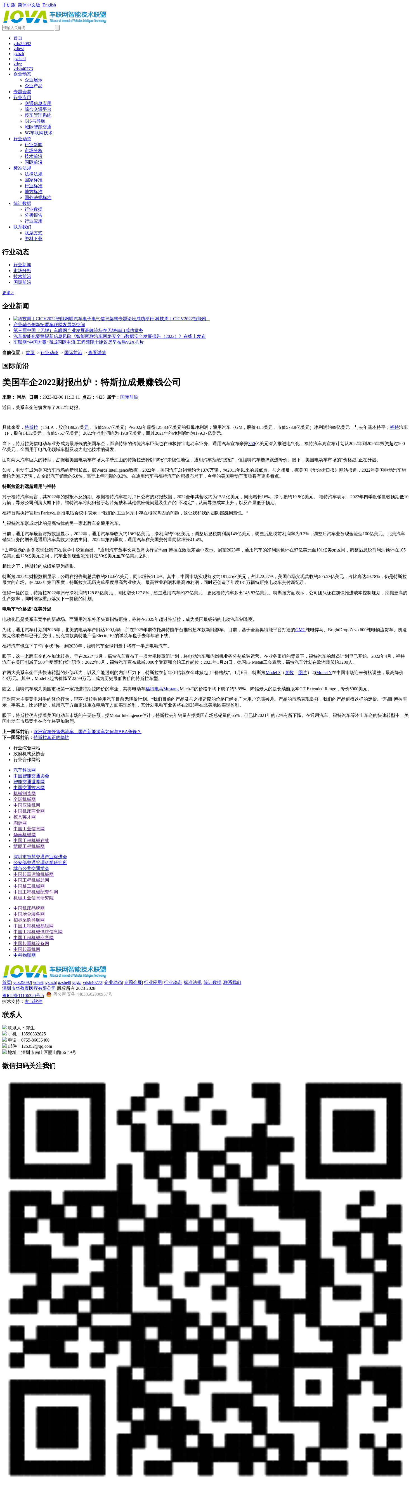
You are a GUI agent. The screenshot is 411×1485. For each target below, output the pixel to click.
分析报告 (33, 215)
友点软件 (33, 1001)
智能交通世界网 (29, 781)
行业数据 (33, 209)
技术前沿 (33, 156)
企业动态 (22, 74)
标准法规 (22, 168)
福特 (394, 427)
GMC (300, 629)
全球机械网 (24, 799)
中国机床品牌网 (29, 908)
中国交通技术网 (29, 787)
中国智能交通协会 (31, 775)
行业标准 (33, 185)
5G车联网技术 (39, 132)
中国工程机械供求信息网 (38, 931)
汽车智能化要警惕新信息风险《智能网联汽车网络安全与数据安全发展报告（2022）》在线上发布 (109, 336)
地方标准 (33, 191)
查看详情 (97, 352)
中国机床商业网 (29, 811)
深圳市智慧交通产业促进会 (40, 856)
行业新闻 (33, 144)
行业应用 (22, 97)
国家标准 (33, 179)
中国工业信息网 (29, 828)
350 (251, 443)
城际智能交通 (38, 127)
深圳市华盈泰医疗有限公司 (29, 988)
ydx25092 (22, 43)
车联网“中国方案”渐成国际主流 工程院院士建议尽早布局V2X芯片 (78, 342)
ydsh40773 (23, 68)
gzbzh (18, 53)
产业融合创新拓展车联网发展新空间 (49, 324)
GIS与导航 (35, 121)
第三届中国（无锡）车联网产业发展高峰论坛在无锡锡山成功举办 (78, 330)
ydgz (17, 63)
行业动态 (22, 138)
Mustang (171, 688)
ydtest (18, 48)
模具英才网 (24, 817)
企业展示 (33, 80)
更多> (8, 292)
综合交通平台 (38, 109)
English (49, 5)
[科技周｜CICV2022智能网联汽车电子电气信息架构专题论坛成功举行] (84, 318)
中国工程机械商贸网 (33, 937)
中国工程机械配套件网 (35, 892)
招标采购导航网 (29, 920)
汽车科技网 (24, 770)
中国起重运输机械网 (33, 874)
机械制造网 (24, 793)
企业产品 (33, 85)
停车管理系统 (38, 115)
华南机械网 (24, 834)
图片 (302, 672)
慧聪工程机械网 (29, 846)
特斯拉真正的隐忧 (51, 737)
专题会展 (22, 91)
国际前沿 (33, 162)
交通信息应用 (38, 103)
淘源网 (20, 822)
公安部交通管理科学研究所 (40, 862)
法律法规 (33, 174)
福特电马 (154, 688)
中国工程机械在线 (31, 840)
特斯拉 (31, 427)
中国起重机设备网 (31, 943)
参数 (289, 672)
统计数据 (22, 203)
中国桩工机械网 (29, 886)
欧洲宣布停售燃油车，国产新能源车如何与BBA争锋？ (87, 731)
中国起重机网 (26, 949)
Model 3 (273, 672)
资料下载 (33, 238)
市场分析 (33, 150)
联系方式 (33, 232)
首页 (17, 38)
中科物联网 (24, 955)
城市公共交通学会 (31, 868)
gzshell (19, 58)
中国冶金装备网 (29, 914)
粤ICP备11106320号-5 (23, 995)
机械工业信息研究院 (33, 897)
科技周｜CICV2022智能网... (182, 318)
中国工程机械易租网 (33, 925)
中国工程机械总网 (31, 880)
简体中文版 (29, 5)
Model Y (324, 672)
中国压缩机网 (26, 805)
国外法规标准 (38, 197)
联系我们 (22, 226)
